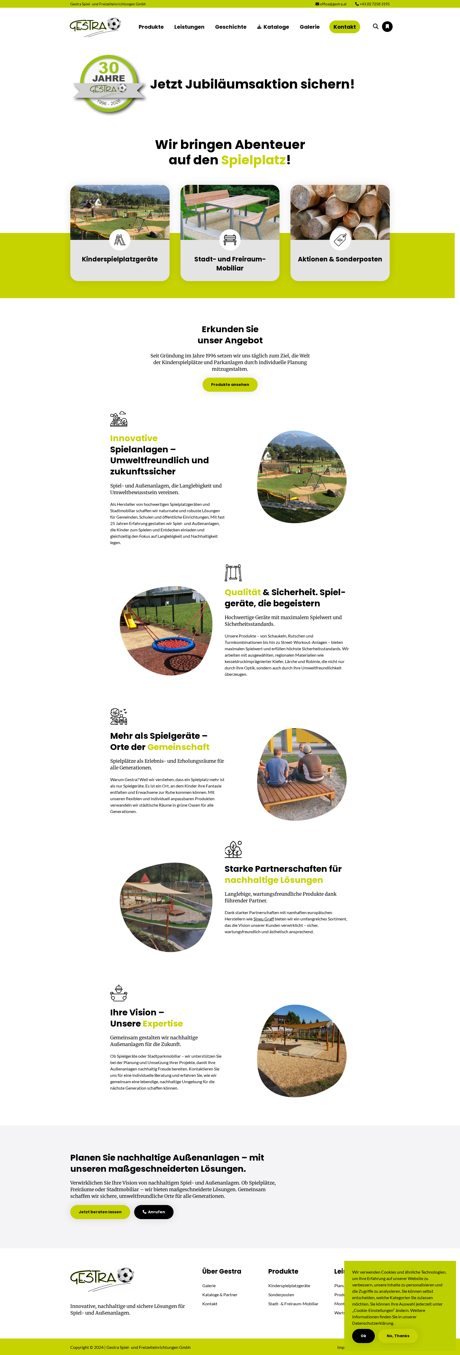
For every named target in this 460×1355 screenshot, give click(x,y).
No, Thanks (398, 1336)
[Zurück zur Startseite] (96, 26)
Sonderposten (281, 1294)
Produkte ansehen (230, 384)
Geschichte (231, 27)
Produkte (151, 27)
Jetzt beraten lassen (100, 1212)
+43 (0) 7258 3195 (374, 4)
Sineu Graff (263, 918)
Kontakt (345, 27)
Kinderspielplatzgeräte (289, 1285)
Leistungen (189, 27)
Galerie (310, 27)
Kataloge (276, 27)
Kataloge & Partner (219, 1294)
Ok (363, 1336)
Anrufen (155, 1212)
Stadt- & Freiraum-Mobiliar (293, 1303)
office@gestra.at (333, 4)
